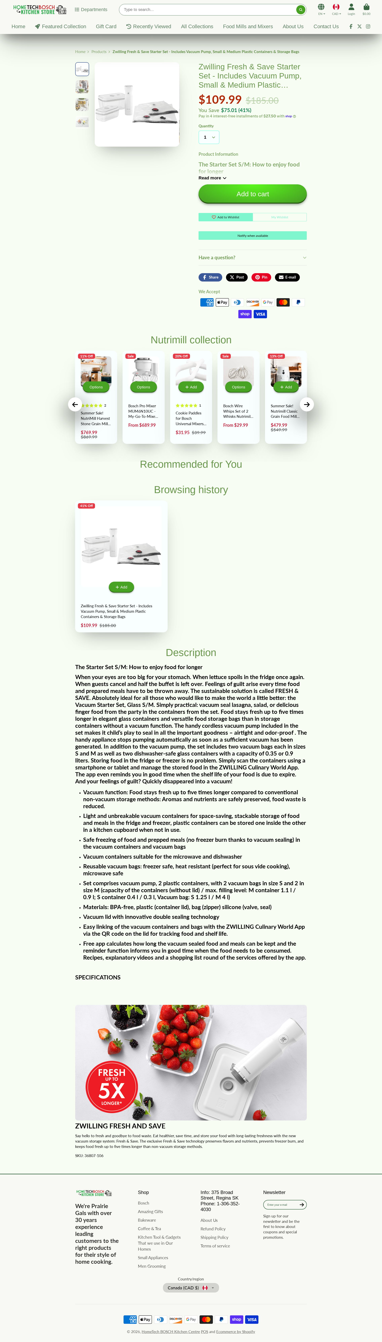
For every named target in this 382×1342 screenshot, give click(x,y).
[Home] (39, 9)
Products (99, 51)
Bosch (143, 1202)
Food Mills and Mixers (248, 26)
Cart (366, 9)
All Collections (197, 26)
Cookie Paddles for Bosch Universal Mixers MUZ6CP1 (191, 397)
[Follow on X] (359, 26)
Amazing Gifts (150, 1211)
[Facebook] (351, 26)
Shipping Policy (214, 1237)
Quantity (206, 126)
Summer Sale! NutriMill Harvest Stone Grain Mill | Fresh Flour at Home (96, 397)
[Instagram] (368, 26)
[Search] (300, 9)
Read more (210, 177)
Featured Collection (64, 26)
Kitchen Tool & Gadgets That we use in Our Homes (159, 1243)
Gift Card (106, 26)
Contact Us (326, 26)
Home (18, 26)
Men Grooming (152, 1266)
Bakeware (147, 1219)
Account (351, 9)
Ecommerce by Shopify (235, 1331)
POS (204, 1331)
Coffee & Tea (149, 1228)
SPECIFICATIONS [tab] (98, 977)
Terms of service (215, 1245)
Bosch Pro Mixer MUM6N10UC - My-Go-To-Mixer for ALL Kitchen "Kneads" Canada (144, 397)
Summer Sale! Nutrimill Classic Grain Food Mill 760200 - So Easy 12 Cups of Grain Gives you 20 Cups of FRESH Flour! (286, 397)
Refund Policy (213, 1228)
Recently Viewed (152, 26)
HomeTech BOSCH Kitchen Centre (171, 1331)
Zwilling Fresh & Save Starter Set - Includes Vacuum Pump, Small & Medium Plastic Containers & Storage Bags (121, 566)
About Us (293, 26)
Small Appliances (153, 1257)
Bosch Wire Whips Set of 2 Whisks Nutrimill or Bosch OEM (238, 397)
